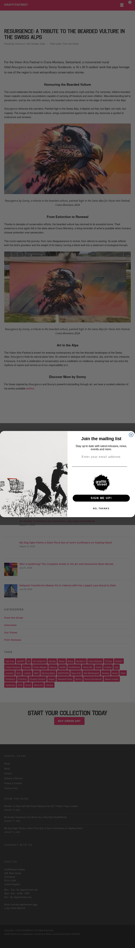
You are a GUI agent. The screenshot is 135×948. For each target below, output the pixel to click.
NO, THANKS (101, 508)
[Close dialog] (131, 435)
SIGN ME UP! (101, 497)
